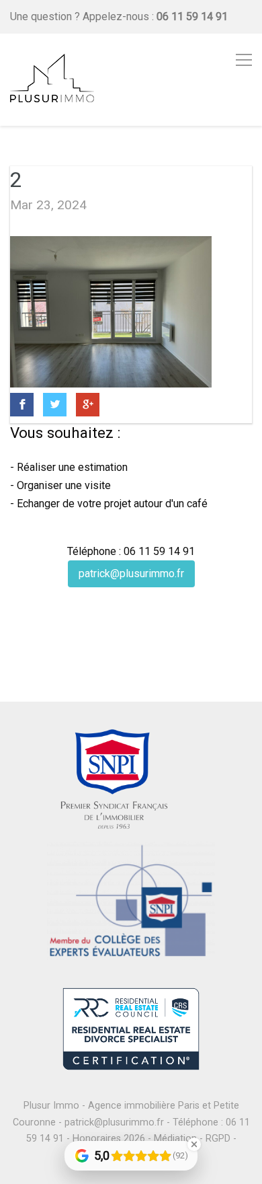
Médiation (175, 1138)
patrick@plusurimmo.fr (131, 573)
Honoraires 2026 (109, 1138)
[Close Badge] (194, 1144)
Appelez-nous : (155, 16)
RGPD (218, 1138)
